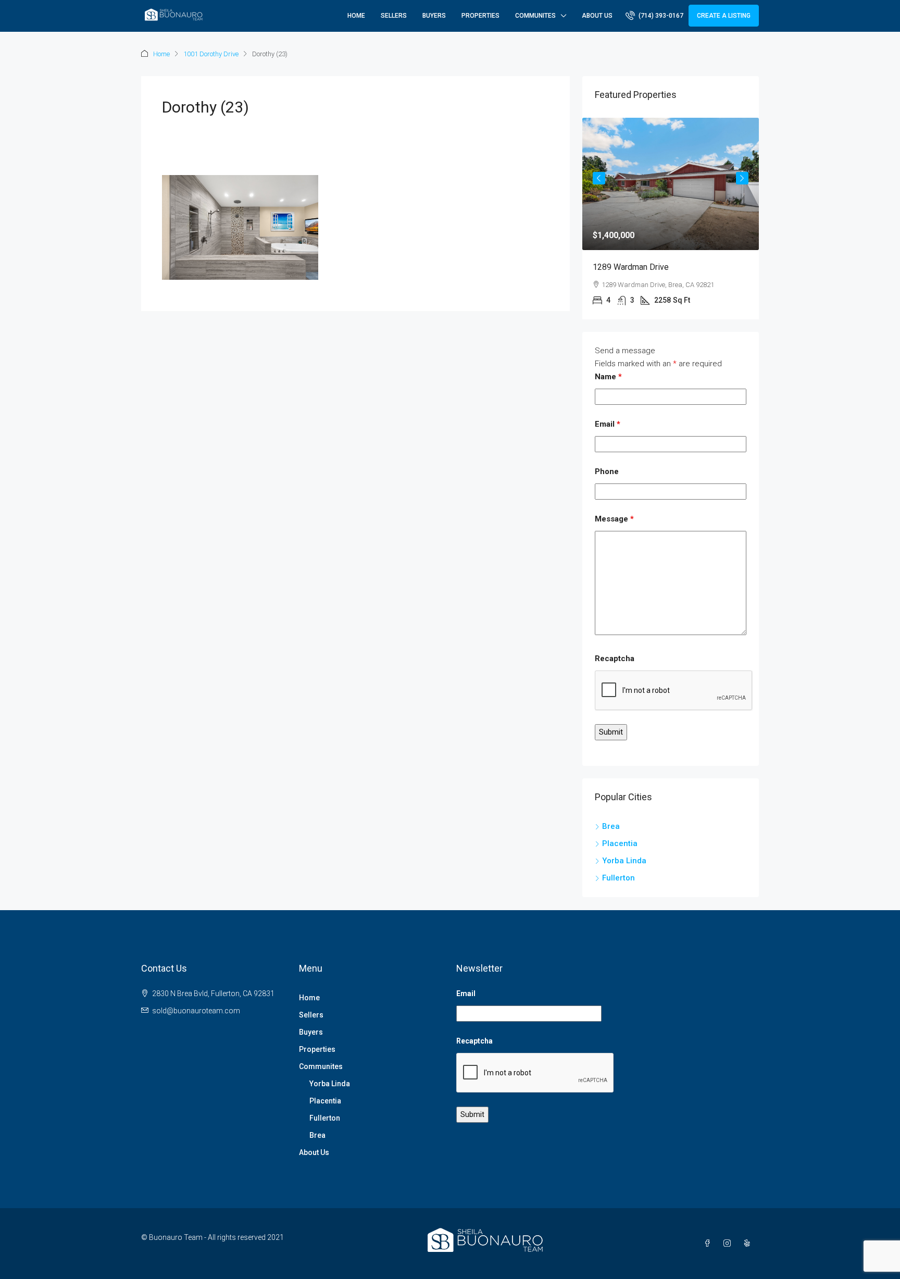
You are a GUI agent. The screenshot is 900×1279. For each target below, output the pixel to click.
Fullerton (324, 1118)
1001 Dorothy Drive (211, 54)
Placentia (325, 1101)
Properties (480, 15)
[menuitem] (654, 15)
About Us (597, 15)
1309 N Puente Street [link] (632, 267)
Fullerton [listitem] (618, 878)
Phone (607, 471)
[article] (670, 218)
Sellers (394, 15)
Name (608, 376)
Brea (317, 1135)
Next (742, 178)
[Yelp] (749, 1243)
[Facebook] (709, 1243)
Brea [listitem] (611, 826)
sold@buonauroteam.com (196, 1011)
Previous (599, 178)
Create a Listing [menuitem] (724, 15)
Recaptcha (614, 658)
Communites (535, 15)
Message (614, 519)
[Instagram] (729, 1243)
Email (607, 424)
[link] (670, 184)
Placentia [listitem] (620, 843)
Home (356, 15)
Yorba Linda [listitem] (624, 860)
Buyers (434, 15)
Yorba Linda (329, 1083)
